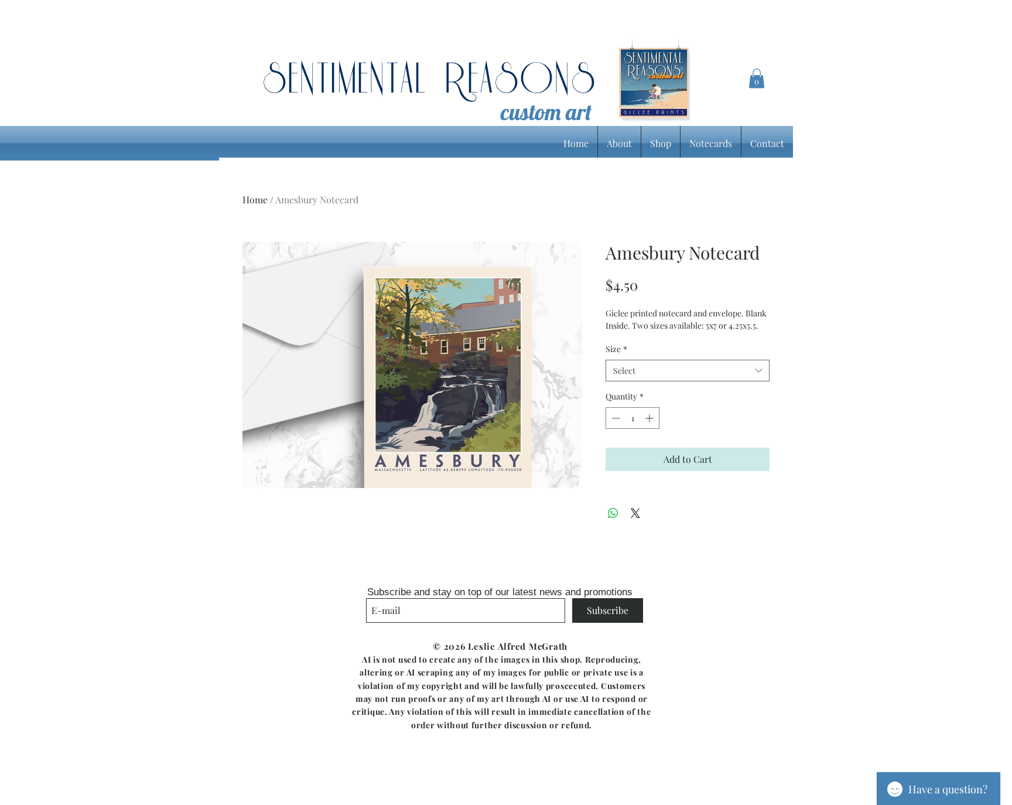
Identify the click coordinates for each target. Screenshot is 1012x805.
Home (255, 199)
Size (616, 348)
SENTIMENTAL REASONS (430, 80)
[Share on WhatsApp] (613, 513)
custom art (546, 112)
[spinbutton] (632, 418)
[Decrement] (614, 418)
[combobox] (688, 371)
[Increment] (650, 418)
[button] (756, 78)
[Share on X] (635, 513)
